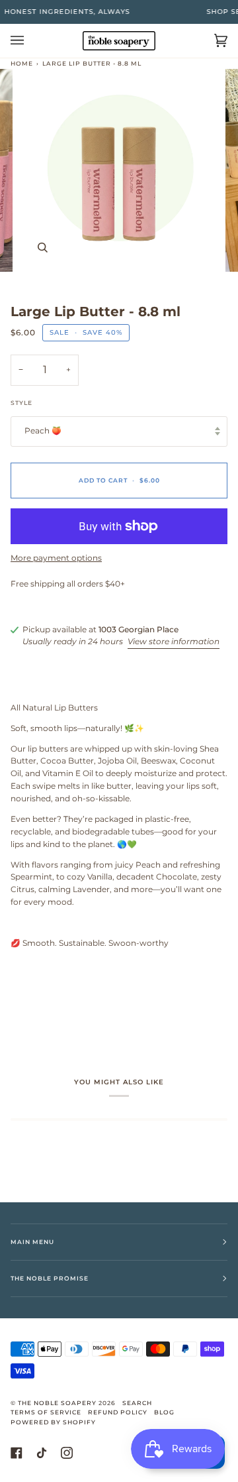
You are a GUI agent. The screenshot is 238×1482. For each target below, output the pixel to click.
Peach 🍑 (42, 430)
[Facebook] (16, 1453)
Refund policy (117, 1412)
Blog (164, 1412)
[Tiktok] (42, 1453)
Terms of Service (46, 1412)
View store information (173, 641)
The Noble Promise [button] (50, 1278)
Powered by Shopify (53, 1422)
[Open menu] (30, 41)
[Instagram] (67, 1453)
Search (137, 1402)
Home (22, 63)
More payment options (56, 558)
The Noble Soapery (57, 1402)
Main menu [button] (32, 1241)
